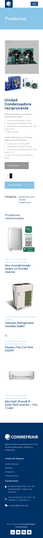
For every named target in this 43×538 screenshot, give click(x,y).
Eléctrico (9, 320)
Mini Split (23, 262)
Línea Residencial (12, 262)
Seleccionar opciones (21, 387)
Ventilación (9, 468)
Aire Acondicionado (19, 259)
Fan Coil (23, 344)
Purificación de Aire (11, 476)
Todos (32, 197)
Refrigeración (24, 197)
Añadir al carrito (14, 185)
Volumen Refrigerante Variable (23, 317)
